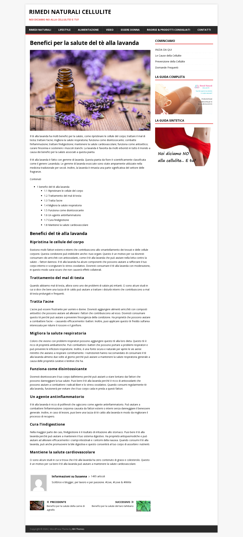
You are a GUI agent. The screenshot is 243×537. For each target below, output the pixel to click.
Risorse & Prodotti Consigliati (168, 29)
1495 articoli (98, 476)
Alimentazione (88, 29)
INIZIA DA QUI (163, 49)
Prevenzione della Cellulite (170, 61)
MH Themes (78, 529)
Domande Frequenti (166, 67)
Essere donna (130, 29)
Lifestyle (64, 29)
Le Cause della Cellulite (168, 55)
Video (109, 29)
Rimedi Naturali (40, 29)
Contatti (204, 29)
